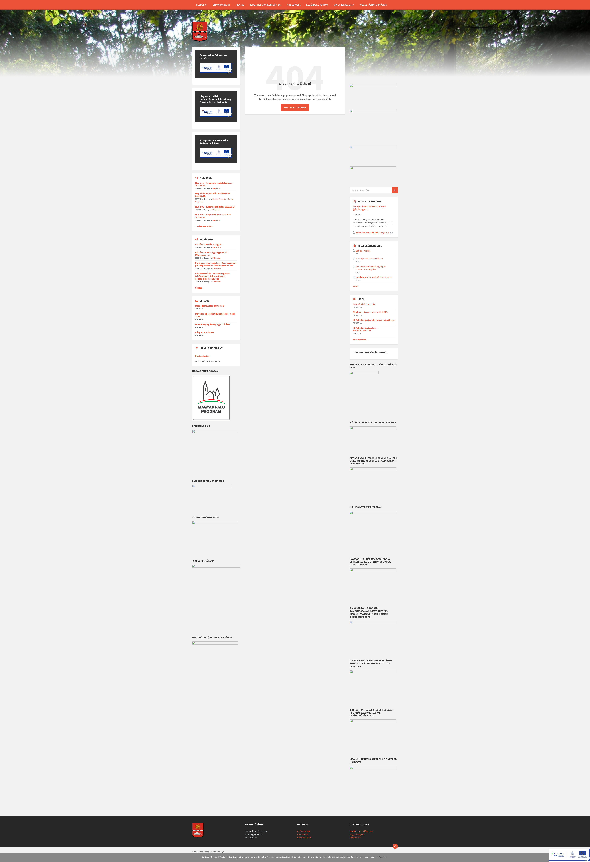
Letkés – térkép (363, 250)
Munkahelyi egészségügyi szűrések (212, 324)
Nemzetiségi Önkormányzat (265, 4)
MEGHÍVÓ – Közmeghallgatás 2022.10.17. (215, 206)
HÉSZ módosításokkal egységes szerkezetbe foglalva (371, 268)
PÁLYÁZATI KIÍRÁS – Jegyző (208, 244)
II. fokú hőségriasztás (364, 304)
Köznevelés (302, 834)
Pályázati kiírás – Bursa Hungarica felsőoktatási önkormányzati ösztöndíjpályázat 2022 (212, 276)
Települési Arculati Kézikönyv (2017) (372, 232)
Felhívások (216, 247)
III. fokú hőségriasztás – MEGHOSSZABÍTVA (365, 329)
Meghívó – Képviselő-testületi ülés (370, 312)
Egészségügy (303, 831)
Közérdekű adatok (317, 4)
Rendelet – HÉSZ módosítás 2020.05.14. (374, 277)
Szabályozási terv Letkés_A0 (369, 258)
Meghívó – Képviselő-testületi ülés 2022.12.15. (212, 194)
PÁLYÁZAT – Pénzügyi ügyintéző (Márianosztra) (211, 253)
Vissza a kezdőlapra (295, 107)
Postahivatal (202, 356)
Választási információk (373, 4)
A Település (294, 4)
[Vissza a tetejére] (395, 846)
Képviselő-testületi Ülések (222, 199)
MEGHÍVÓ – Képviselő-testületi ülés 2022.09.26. (213, 216)
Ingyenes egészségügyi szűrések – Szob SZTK (215, 315)
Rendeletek (355, 837)
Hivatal (240, 4)
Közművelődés (304, 837)
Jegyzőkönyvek (357, 834)
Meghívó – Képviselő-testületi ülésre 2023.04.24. (213, 184)
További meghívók (204, 226)
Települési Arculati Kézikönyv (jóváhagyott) (369, 208)
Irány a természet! (204, 332)
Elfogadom (382, 857)
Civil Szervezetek (343, 4)
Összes (198, 288)
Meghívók (216, 188)
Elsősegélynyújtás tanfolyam (209, 305)
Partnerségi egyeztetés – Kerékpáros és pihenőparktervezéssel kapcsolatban (215, 264)
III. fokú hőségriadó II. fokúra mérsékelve (374, 320)
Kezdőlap (201, 4)
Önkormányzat (221, 4)
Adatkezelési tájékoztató (361, 831)
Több (355, 286)
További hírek (359, 340)
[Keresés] (395, 190)
